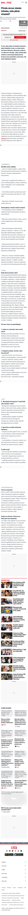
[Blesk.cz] (14, 848)
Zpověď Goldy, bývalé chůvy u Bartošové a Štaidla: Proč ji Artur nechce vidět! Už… (18, 601)
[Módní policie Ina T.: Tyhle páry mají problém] (6, 652)
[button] (26, 2)
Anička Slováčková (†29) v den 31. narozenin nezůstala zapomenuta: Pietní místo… (19, 676)
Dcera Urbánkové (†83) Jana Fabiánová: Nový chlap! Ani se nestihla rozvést (19, 584)
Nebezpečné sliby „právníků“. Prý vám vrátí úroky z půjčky (19, 608)
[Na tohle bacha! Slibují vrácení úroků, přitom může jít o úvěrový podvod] (6, 644)
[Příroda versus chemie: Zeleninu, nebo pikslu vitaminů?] (14, 19)
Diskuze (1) (3, 30)
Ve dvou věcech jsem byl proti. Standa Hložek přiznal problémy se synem (19, 660)
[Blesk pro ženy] (6, 3)
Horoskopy (17, 843)
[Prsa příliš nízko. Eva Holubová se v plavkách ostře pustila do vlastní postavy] (6, 593)
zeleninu (3, 138)
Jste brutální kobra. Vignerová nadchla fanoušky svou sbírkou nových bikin (19, 619)
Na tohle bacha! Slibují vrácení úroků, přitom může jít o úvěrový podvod (18, 643)
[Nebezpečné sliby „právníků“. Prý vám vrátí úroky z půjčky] (6, 610)
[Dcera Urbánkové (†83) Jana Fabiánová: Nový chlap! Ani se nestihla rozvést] (6, 585)
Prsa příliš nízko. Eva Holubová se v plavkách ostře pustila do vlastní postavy (19, 593)
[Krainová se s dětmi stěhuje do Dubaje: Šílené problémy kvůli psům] (6, 635)
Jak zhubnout (10, 843)
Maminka (3, 843)
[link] (7, 851)
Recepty (24, 843)
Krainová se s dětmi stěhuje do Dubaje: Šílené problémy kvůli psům (19, 634)
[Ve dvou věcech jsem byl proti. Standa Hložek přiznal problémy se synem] (6, 660)
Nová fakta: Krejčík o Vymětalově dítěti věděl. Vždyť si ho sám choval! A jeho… (19, 668)
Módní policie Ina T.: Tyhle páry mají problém (19, 650)
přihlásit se (22, 2)
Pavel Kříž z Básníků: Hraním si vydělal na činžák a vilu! (18, 626)
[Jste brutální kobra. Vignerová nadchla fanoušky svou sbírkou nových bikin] (6, 619)
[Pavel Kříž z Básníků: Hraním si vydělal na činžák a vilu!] (6, 627)
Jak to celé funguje (14, 39)
